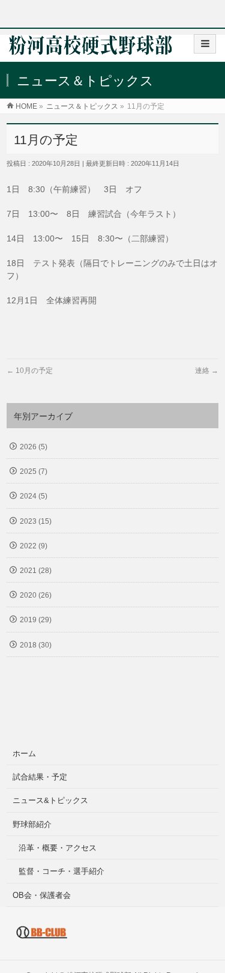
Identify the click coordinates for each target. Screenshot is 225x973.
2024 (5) (33, 496)
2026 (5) (33, 447)
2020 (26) (36, 595)
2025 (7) (33, 471)
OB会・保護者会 (42, 895)
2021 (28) (36, 570)
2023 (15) (36, 521)
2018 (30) (36, 645)
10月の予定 (30, 370)
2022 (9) (33, 546)
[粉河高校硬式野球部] (90, 49)
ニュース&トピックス (50, 800)
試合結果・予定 (40, 776)
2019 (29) (36, 620)
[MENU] (205, 43)
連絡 (206, 370)
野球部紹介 (32, 824)
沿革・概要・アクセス (58, 847)
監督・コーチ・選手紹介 (61, 871)
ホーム (24, 753)
